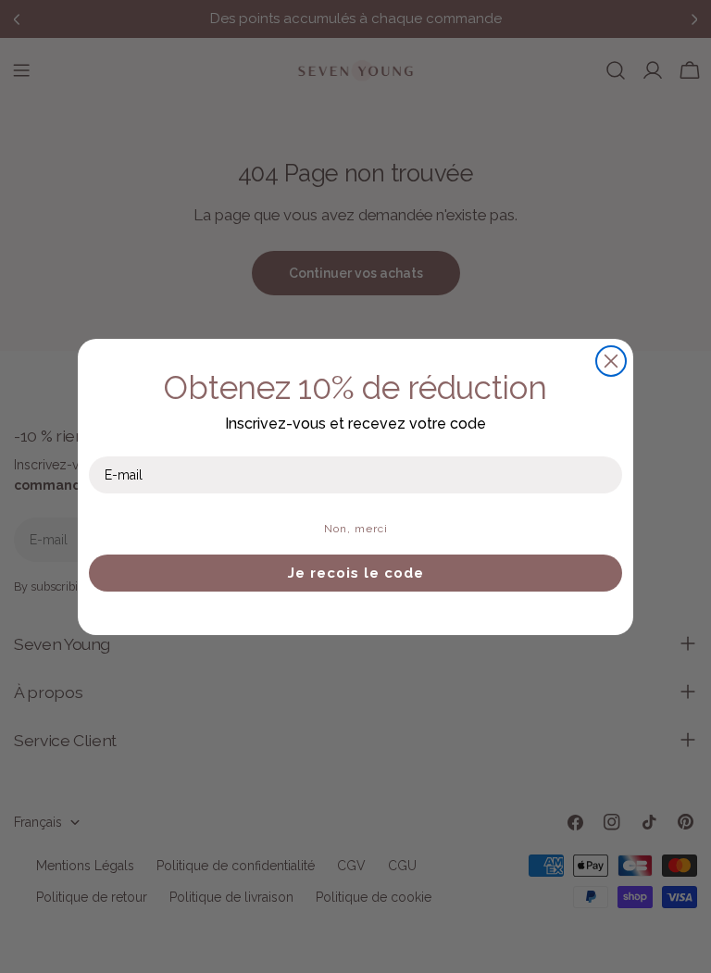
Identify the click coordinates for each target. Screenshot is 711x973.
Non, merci (356, 528)
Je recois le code (356, 573)
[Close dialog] (611, 361)
